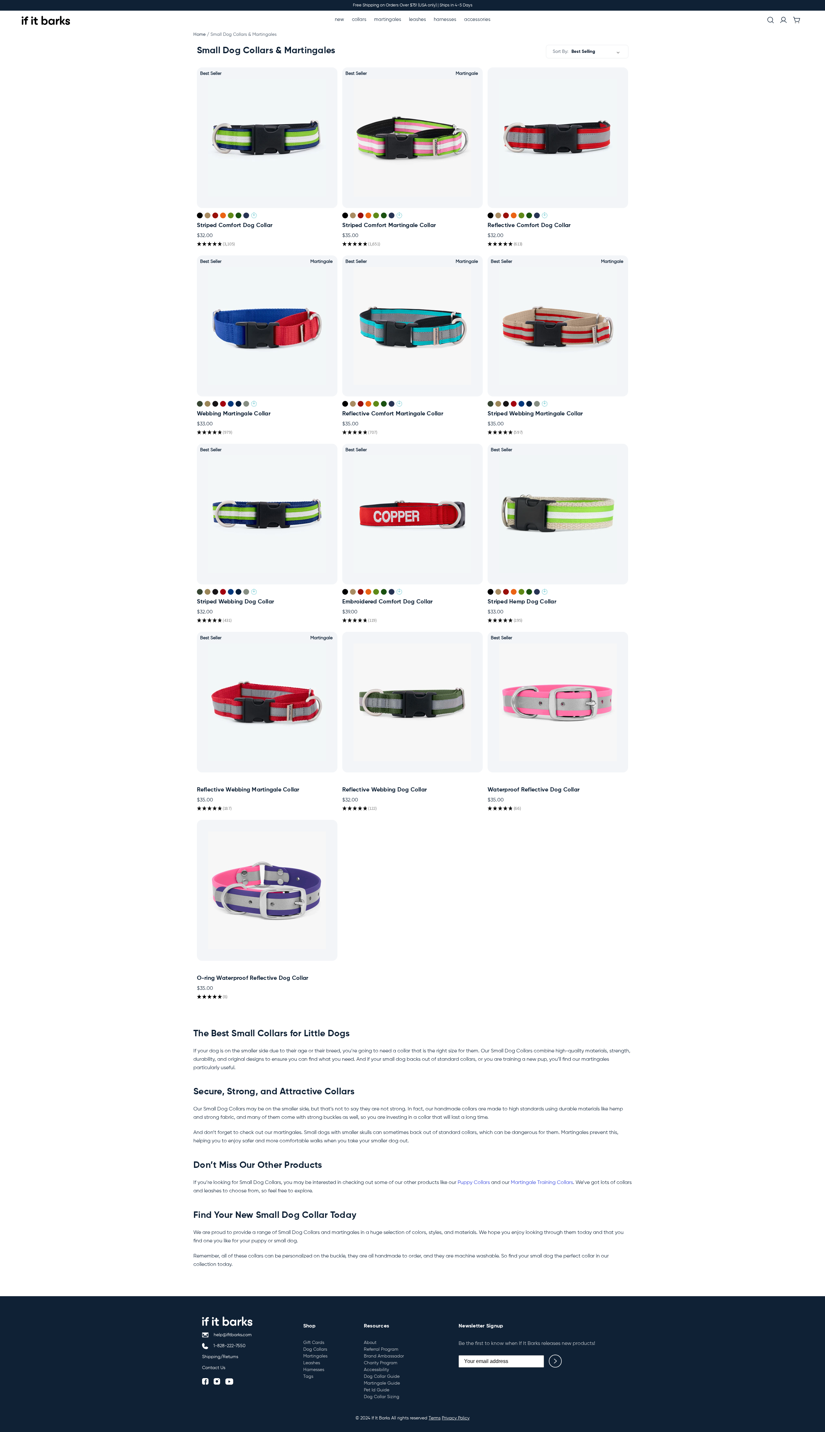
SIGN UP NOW (412, 712)
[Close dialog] (469, 640)
